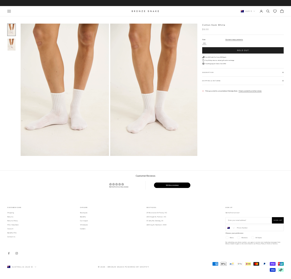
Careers (82, 229)
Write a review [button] (172, 185)
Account (10, 229)
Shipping (10, 213)
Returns (10, 217)
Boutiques (83, 213)
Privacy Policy (260, 244)
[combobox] (230, 228)
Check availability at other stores (250, 91)
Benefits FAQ (11, 233)
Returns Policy (12, 221)
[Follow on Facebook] (8, 253)
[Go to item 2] (11, 44)
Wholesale (84, 225)
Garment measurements (234, 39)
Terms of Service (272, 244)
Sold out (243, 50)
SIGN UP (278, 220)
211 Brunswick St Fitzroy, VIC (157, 213)
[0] (275, 11)
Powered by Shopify (137, 267)
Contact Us (11, 237)
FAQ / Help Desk (13, 225)
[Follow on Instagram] (16, 253)
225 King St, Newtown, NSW (157, 225)
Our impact (84, 221)
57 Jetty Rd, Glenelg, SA (155, 221)
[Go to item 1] (11, 30)
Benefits (83, 217)
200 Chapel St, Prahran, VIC (156, 217)
